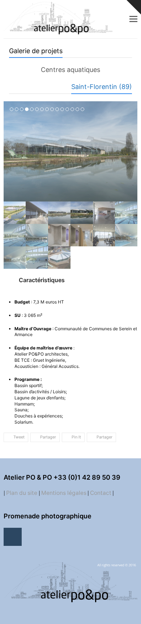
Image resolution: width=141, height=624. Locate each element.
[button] (133, 18)
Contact (100, 492)
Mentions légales (63, 492)
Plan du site (22, 492)
